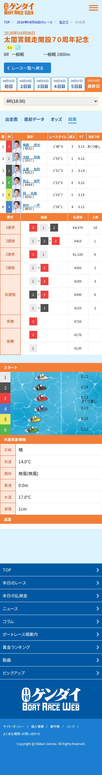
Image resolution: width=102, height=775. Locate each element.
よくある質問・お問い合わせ (21, 733)
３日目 (43, 84)
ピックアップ (14, 673)
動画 (7, 660)
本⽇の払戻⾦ (15, 595)
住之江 (64, 22)
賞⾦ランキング (16, 647)
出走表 (11, 119)
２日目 (26, 84)
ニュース (10, 608)
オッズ (56, 119)
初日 (9, 84)
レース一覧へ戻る (27, 68)
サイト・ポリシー (14, 726)
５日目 (77, 84)
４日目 (60, 84)
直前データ (34, 119)
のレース (35, 22)
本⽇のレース (14, 582)
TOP (7, 22)
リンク (70, 726)
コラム (8, 621)
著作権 (55, 726)
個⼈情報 (37, 726)
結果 (72, 119)
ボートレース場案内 (20, 634)
